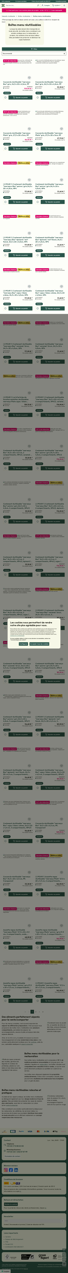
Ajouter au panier (22, 97)
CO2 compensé (6, 1)
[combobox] (20, 5)
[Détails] (5, 97)
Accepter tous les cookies (39, 644)
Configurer (23, 644)
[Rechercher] (38, 5)
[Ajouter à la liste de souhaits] (29, 77)
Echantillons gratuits (61, 1)
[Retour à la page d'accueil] (3, 5)
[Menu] (64, 5)
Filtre (35, 49)
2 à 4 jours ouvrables (20, 1)
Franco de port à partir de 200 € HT (41, 1)
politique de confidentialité (17, 635)
